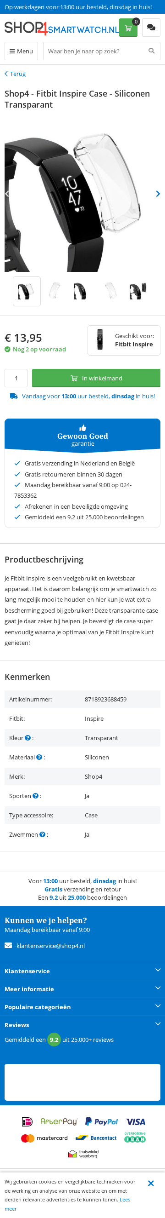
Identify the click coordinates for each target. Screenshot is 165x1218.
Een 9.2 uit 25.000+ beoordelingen (50, 7)
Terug (18, 73)
